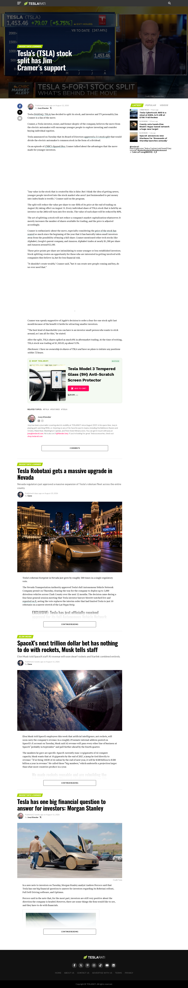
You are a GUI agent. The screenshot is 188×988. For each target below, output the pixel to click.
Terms (118, 973)
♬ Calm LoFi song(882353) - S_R (143, 152)
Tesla (64, 409)
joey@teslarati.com (35, 433)
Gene (29, 496)
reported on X (29, 601)
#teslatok (147, 150)
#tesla (140, 150)
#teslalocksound (159, 150)
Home (58, 973)
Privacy (129, 973)
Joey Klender (43, 108)
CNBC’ (48, 146)
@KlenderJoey (62, 433)
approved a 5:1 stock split (97, 136)
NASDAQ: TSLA (42, 114)
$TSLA (46, 409)
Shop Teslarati (40, 361)
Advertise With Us (102, 973)
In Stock (115, 361)
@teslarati (134, 146)
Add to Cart (80, 388)
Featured (55, 409)
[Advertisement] (74, 172)
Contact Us (83, 973)
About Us (69, 973)
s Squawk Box (58, 146)
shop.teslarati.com (35, 436)
